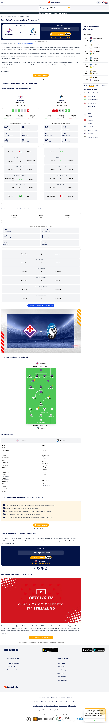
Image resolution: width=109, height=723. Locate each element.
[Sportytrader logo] (54, 687)
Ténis (97, 85)
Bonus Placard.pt (62, 670)
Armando (18, 43)
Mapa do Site (72, 706)
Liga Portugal (92, 103)
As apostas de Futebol (13, 663)
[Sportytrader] (1, 16)
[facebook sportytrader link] (10, 649)
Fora (25, 105)
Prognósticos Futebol (27, 43)
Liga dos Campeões (93, 93)
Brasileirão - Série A (93, 137)
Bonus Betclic (61, 666)
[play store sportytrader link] (99, 650)
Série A (90, 116)
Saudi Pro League (93, 130)
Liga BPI (90, 133)
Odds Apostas (11, 666)
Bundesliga (91, 120)
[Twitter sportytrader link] (13, 649)
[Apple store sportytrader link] (87, 650)
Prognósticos (8, 16)
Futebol (15, 16)
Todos (17, 105)
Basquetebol (105, 85)
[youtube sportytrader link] (6, 649)
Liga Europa (91, 96)
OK (95, 720)
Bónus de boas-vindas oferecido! (60, 38)
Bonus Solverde (61, 676)
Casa (21, 105)
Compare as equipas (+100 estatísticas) (40, 305)
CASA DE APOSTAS (13, 658)
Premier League (92, 110)
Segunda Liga (91, 106)
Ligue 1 (90, 123)
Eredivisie (90, 127)
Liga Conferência (93, 99)
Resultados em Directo (13, 670)
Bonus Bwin (60, 673)
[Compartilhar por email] (42, 568)
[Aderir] (102, 2)
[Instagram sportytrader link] (17, 649)
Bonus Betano (61, 663)
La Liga (90, 113)
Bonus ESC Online (62, 680)
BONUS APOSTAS (62, 658)
